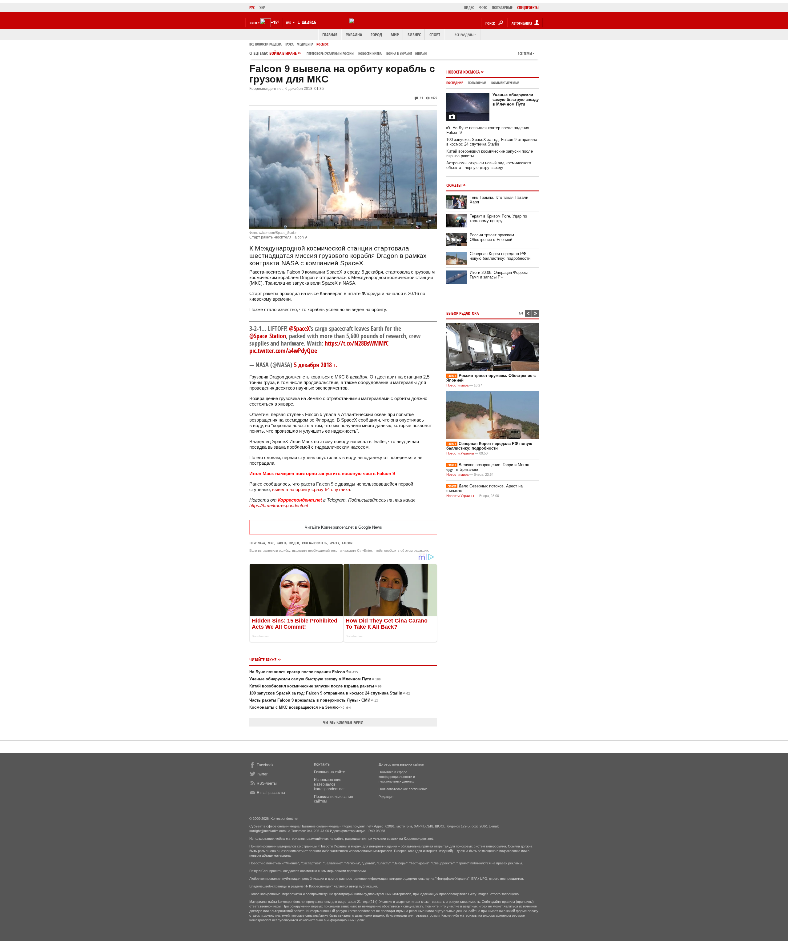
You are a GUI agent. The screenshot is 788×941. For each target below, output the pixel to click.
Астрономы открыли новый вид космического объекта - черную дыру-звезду (488, 165)
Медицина (305, 44)
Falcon (347, 543)
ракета (282, 543)
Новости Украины (460, 453)
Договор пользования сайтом (401, 764)
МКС (271, 543)
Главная (329, 35)
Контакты (322, 764)
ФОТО (483, 7)
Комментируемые (505, 82)
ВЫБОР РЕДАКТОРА (462, 313)
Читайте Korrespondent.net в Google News (343, 527)
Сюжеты (453, 185)
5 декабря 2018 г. (315, 365)
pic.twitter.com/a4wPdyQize (283, 350)
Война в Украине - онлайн (406, 53)
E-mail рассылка (271, 793)
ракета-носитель (314, 543)
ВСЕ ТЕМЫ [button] (525, 53)
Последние (454, 82)
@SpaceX (299, 328)
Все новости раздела (265, 44)
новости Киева (370, 53)
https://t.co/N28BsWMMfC (356, 343)
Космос (322, 44)
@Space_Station (267, 336)
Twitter (262, 774)
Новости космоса (463, 72)
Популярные (477, 82)
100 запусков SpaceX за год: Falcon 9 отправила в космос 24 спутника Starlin (329, 693)
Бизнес (414, 35)
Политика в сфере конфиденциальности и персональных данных (397, 776)
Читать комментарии (343, 722)
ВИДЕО (469, 7)
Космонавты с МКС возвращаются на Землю (300, 707)
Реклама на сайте (329, 772)
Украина (354, 35)
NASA (261, 543)
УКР (262, 7)
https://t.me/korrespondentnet (278, 505)
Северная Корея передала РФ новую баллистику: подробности (500, 256)
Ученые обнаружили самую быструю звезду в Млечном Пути (315, 679)
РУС (252, 7)
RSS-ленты (267, 783)
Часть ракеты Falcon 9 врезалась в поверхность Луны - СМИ (313, 700)
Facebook (265, 765)
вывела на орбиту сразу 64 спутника (311, 489)
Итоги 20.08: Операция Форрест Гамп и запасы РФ (499, 274)
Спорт (434, 35)
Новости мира (457, 385)
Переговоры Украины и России (330, 53)
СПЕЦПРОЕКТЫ (528, 7)
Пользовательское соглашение (403, 789)
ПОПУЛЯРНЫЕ (502, 7)
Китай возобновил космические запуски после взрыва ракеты (315, 686)
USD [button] (289, 22)
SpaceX (334, 543)
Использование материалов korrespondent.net (329, 784)
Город (376, 35)
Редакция (386, 797)
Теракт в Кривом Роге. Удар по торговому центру (498, 218)
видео (294, 543)
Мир (395, 35)
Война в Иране (348, 53)
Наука (289, 44)
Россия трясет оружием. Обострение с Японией (492, 237)
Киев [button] (253, 23)
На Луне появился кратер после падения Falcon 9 (303, 672)
